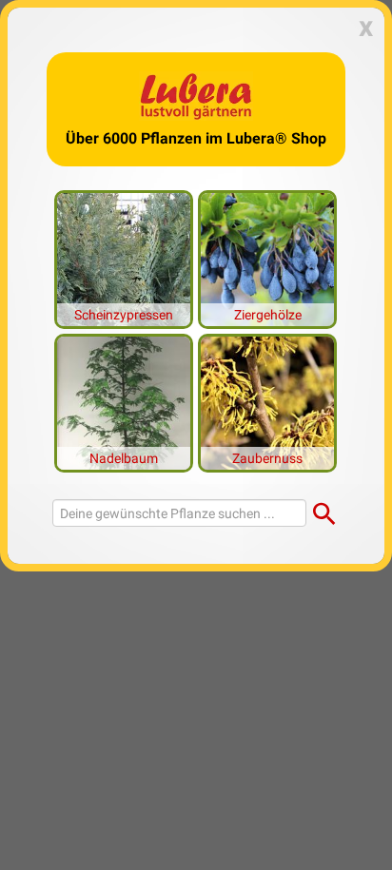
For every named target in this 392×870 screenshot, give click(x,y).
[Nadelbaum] (123, 401)
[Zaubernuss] (267, 401)
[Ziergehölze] (267, 257)
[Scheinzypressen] (123, 257)
